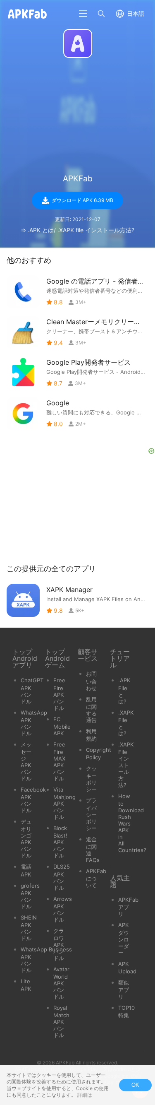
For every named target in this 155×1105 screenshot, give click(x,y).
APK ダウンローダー (123, 939)
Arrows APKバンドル (62, 909)
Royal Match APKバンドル (61, 1021)
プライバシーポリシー (91, 814)
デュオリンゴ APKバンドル (26, 838)
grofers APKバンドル (30, 896)
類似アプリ (123, 989)
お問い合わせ (91, 680)
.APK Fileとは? (124, 690)
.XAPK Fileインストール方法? (126, 764)
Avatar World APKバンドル (61, 983)
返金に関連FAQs (93, 849)
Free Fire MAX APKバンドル (59, 761)
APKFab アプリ (128, 906)
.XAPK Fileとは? (126, 723)
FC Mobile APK (62, 726)
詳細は (84, 1095)
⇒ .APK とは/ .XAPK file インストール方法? (77, 230)
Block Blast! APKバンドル (60, 842)
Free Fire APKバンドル (59, 694)
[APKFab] (77, 43)
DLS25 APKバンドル (61, 877)
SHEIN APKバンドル (29, 927)
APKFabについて (96, 878)
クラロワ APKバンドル (58, 944)
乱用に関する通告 (91, 709)
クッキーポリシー (91, 778)
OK (135, 1085)
